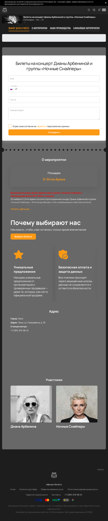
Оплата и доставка (28, 489)
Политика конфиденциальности (83, 489)
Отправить (54, 132)
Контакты (56, 494)
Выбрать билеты (23, 236)
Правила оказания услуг (52, 489)
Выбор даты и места (19, 28)
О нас (12, 489)
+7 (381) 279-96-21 (20, 330)
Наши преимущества (60, 28)
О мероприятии (39, 28)
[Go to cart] (99, 10)
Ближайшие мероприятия (86, 28)
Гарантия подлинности (37, 494)
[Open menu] (104, 10)
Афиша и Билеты (54, 484)
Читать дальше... (21, 209)
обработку (41, 126)
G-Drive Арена (28, 20)
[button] (11, 89)
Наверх (100, 469)
